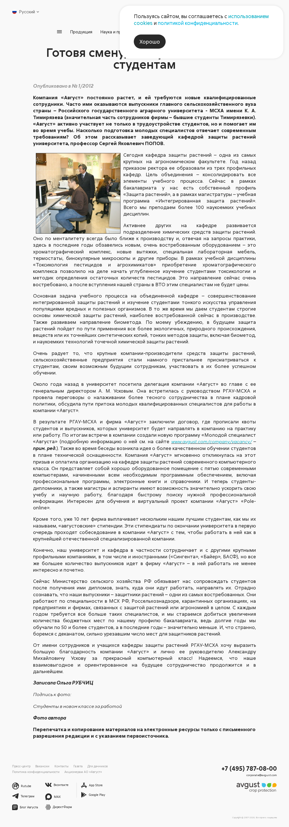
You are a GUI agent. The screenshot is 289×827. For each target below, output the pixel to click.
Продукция (81, 31)
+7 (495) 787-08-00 (249, 768)
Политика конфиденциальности (36, 772)
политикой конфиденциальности (198, 23)
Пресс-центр (21, 766)
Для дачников (97, 766)
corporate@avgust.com (261, 775)
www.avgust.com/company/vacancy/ (211, 441)
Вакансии (42, 766)
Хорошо (149, 41)
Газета (78, 766)
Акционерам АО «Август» (83, 772)
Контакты (61, 766)
